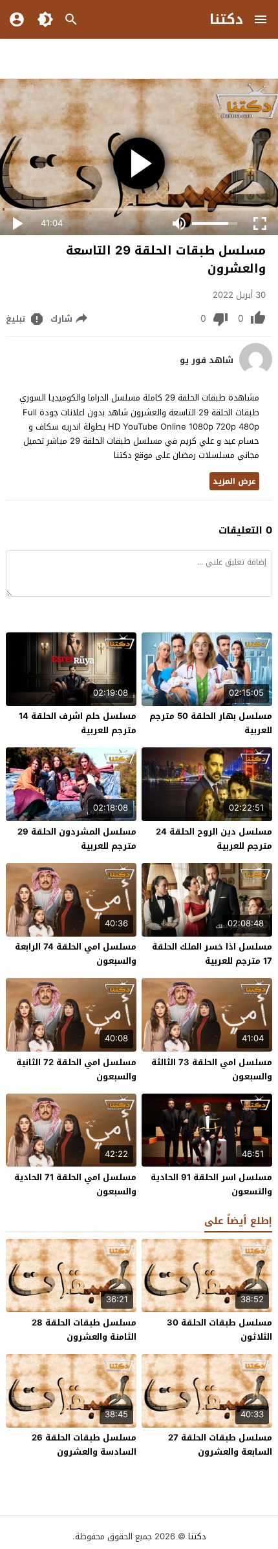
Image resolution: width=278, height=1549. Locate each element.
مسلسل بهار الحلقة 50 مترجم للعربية (210, 723)
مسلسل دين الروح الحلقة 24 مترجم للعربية (214, 839)
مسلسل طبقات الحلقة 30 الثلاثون (219, 1330)
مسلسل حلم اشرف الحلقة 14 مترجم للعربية (77, 723)
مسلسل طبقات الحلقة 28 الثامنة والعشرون (84, 1330)
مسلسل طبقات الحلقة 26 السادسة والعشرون (84, 1444)
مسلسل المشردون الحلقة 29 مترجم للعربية (76, 839)
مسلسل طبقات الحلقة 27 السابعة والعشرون (220, 1444)
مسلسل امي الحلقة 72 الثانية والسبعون (76, 1069)
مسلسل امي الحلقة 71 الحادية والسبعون (75, 1184)
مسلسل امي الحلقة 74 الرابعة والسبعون (75, 954)
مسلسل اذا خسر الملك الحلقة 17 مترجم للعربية (212, 954)
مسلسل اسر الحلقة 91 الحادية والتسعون (211, 1184)
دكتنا (226, 19)
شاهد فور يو (206, 360)
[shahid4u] (255, 372)
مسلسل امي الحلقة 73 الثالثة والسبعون (211, 1069)
